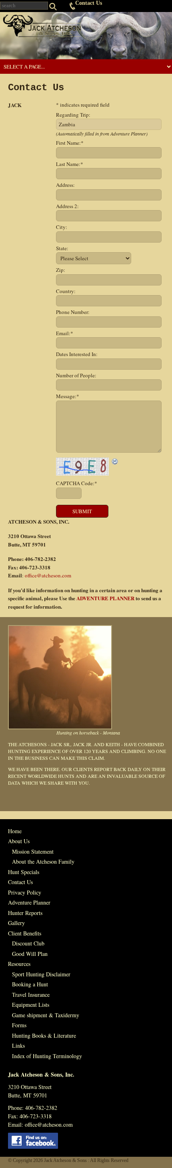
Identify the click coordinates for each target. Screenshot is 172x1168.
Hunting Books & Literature (44, 1035)
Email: (64, 333)
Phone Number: (73, 312)
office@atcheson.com (48, 575)
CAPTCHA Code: (76, 483)
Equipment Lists (30, 1004)
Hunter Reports (25, 913)
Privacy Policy (24, 892)
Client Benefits (24, 933)
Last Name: (69, 164)
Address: (65, 184)
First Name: (70, 142)
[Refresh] (115, 461)
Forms (19, 1025)
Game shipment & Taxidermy (45, 1015)
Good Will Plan (30, 953)
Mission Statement (33, 851)
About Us (19, 841)
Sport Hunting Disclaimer (41, 974)
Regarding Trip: (73, 114)
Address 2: (67, 206)
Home (15, 831)
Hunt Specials (23, 872)
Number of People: (76, 375)
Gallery (16, 923)
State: (62, 248)
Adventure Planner (29, 902)
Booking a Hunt (30, 984)
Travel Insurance (31, 994)
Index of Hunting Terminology (47, 1056)
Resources (19, 964)
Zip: (60, 269)
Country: (66, 291)
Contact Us (88, 3)
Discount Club (28, 943)
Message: (67, 396)
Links (18, 1045)
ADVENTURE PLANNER (105, 598)
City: (61, 227)
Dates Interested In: (77, 354)
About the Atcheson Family (43, 861)
